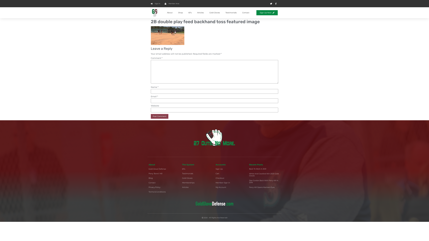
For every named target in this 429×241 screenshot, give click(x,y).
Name (154, 87)
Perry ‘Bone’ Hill (155, 173)
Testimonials (231, 13)
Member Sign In (223, 183)
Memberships (188, 183)
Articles (200, 13)
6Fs (190, 13)
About (170, 13)
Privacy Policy (154, 187)
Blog (151, 178)
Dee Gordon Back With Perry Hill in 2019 (263, 181)
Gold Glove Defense (157, 169)
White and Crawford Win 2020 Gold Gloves (264, 175)
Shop (180, 13)
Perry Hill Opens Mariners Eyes (262, 187)
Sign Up (219, 169)
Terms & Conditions (157, 192)
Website (155, 106)
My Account (221, 187)
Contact (245, 13)
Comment (156, 58)
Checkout (220, 178)
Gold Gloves (214, 13)
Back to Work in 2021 (257, 169)
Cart (217, 173)
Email (154, 97)
